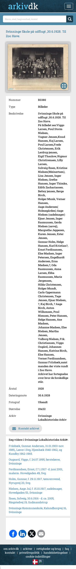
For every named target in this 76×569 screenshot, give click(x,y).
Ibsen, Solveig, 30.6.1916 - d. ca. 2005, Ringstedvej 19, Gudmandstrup (31, 500)
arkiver (27, 549)
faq (67, 549)
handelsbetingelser (56, 552)
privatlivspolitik (29, 552)
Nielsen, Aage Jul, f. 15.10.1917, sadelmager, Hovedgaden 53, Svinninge (35, 490)
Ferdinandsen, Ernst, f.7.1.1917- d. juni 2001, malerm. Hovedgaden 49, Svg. (36, 471)
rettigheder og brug (48, 549)
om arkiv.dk (11, 549)
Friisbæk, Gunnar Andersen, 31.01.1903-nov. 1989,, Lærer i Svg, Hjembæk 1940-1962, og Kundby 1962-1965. (36, 449)
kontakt (10, 552)
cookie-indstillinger (38, 556)
